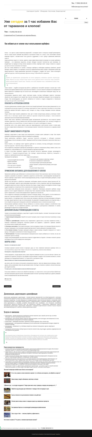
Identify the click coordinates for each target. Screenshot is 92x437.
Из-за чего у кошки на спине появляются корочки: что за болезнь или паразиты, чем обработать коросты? (36, 373)
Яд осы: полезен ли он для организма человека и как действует (26, 395)
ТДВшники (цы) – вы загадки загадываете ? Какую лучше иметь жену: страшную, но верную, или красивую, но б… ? (30, 385)
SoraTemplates (40, 434)
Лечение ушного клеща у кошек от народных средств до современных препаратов (30, 401)
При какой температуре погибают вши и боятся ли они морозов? (18, 369)
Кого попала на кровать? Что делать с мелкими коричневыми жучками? (20, 420)
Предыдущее (56, 286)
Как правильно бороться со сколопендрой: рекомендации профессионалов (29, 407)
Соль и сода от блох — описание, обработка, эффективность (25, 413)
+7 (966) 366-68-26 (81, 3)
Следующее (8, 286)
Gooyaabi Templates (55, 434)
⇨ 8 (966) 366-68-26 (15, 32)
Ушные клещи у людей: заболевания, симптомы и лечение (25, 379)
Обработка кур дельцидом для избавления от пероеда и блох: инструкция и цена (30, 389)
